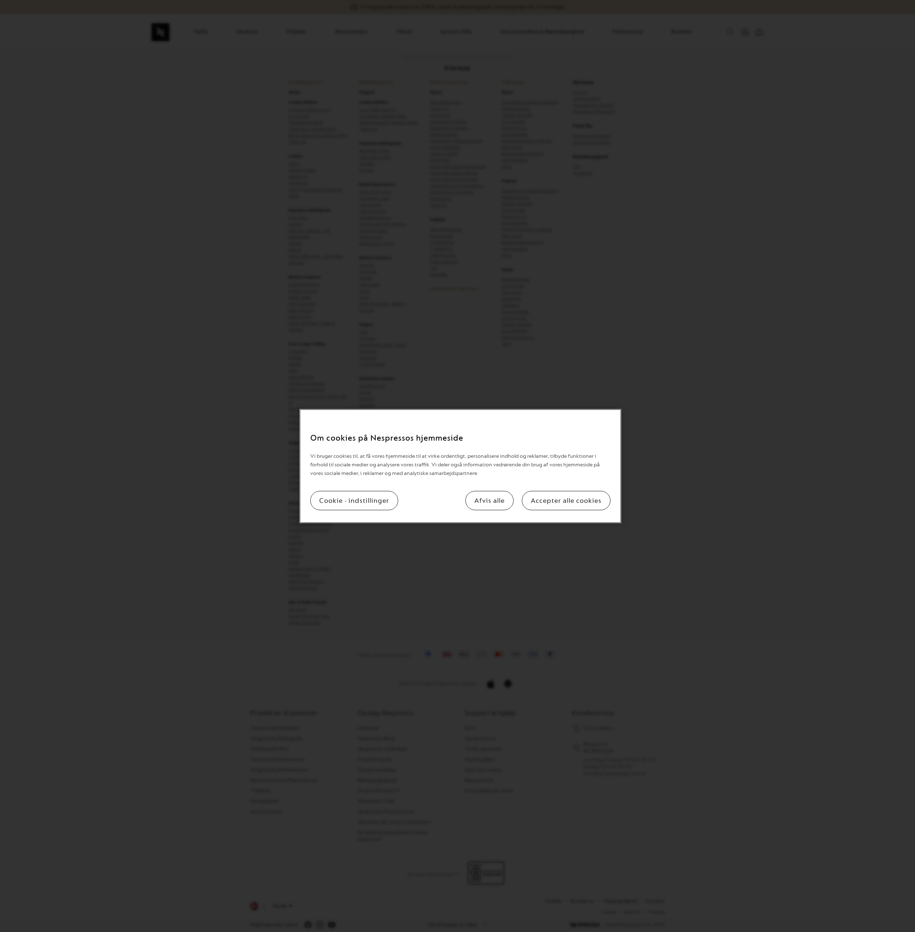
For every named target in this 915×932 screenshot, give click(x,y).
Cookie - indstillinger (354, 500)
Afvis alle (489, 500)
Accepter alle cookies (566, 500)
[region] (460, 466)
